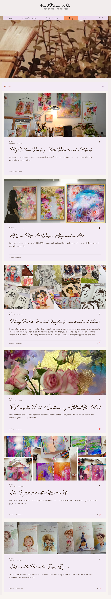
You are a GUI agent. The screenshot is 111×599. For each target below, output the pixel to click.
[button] (103, 86)
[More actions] (100, 142)
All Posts (7, 86)
